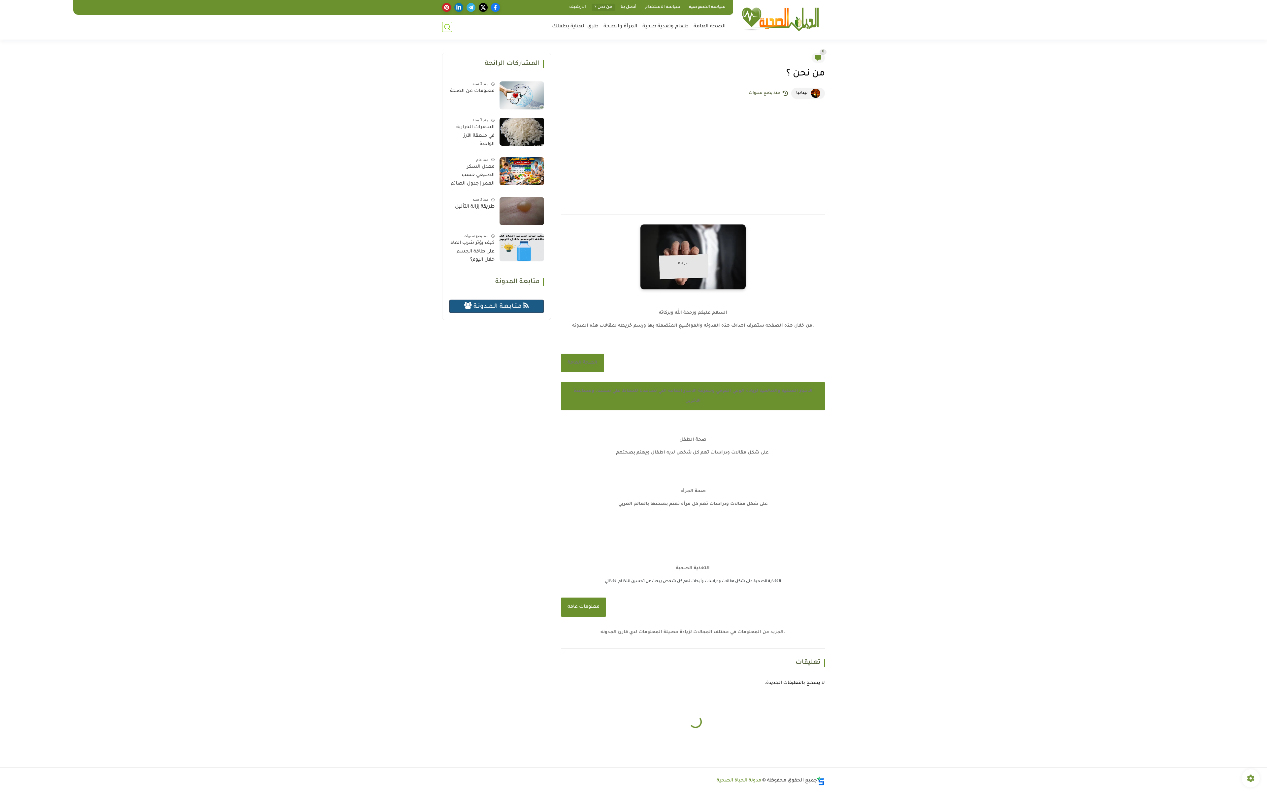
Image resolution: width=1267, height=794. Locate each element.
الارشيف (577, 7)
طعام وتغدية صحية (665, 26)
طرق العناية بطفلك (575, 26)
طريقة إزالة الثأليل (475, 207)
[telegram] (471, 7)
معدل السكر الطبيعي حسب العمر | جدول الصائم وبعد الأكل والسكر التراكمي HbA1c (473, 176)
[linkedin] (458, 7)
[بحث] (447, 27)
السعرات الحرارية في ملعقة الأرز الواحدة (475, 136)
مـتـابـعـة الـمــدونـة (497, 306)
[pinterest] (446, 7)
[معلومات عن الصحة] (522, 95)
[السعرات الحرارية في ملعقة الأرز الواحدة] (522, 132)
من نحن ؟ (603, 7)
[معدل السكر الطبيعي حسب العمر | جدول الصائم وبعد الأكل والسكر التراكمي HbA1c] (522, 171)
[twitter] (483, 7)
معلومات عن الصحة (472, 91)
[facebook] (495, 7)
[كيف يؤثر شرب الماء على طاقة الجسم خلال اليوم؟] (522, 247)
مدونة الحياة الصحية (739, 780)
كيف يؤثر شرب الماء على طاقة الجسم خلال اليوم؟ (472, 252)
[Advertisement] (693, 155)
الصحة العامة (710, 26)
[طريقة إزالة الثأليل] (522, 211)
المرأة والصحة (620, 26)
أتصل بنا (628, 7)
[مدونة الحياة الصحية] (780, 19)
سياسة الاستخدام (662, 7)
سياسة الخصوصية (707, 7)
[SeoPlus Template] (821, 781)
